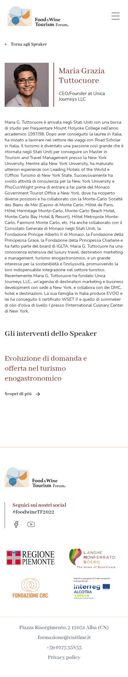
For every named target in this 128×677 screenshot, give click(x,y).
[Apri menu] (116, 16)
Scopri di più (18, 394)
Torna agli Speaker (29, 44)
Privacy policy (64, 657)
